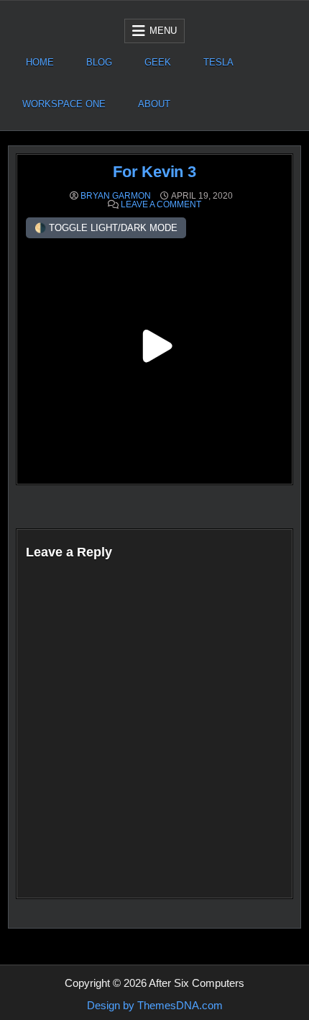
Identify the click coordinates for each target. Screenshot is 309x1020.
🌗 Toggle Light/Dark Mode (105, 227)
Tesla (218, 62)
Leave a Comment (161, 204)
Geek (157, 62)
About (154, 104)
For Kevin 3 (154, 172)
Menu (163, 30)
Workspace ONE (64, 104)
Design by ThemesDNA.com (155, 1005)
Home (40, 62)
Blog (99, 62)
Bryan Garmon (115, 195)
